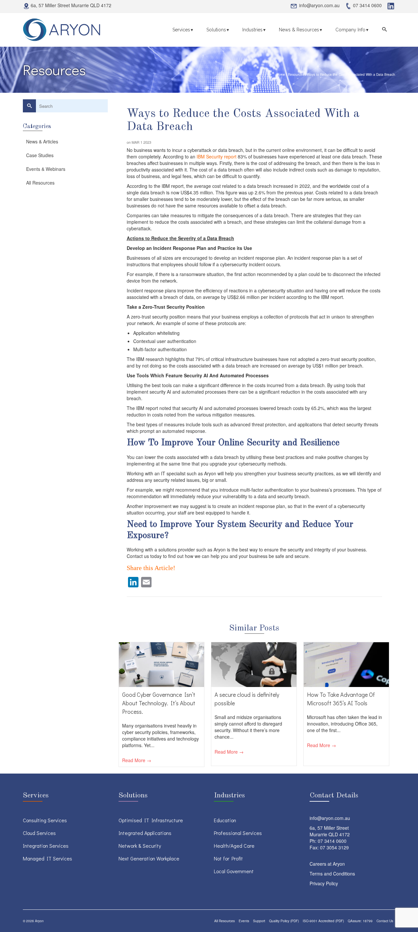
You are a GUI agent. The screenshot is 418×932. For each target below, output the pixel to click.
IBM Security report (216, 156)
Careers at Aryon (327, 863)
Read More (133, 760)
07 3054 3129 (334, 847)
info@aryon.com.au (330, 818)
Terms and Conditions (332, 873)
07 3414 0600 (332, 841)
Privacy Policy (324, 883)
